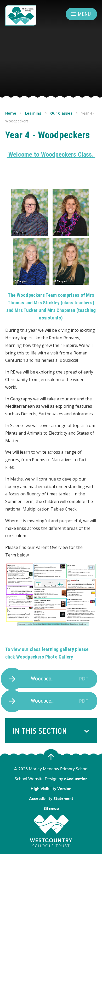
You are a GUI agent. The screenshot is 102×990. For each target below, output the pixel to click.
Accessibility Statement (51, 798)
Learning (33, 113)
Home (10, 113)
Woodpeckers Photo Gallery (44, 657)
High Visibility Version (51, 788)
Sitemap (51, 808)
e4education (76, 778)
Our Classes (61, 113)
